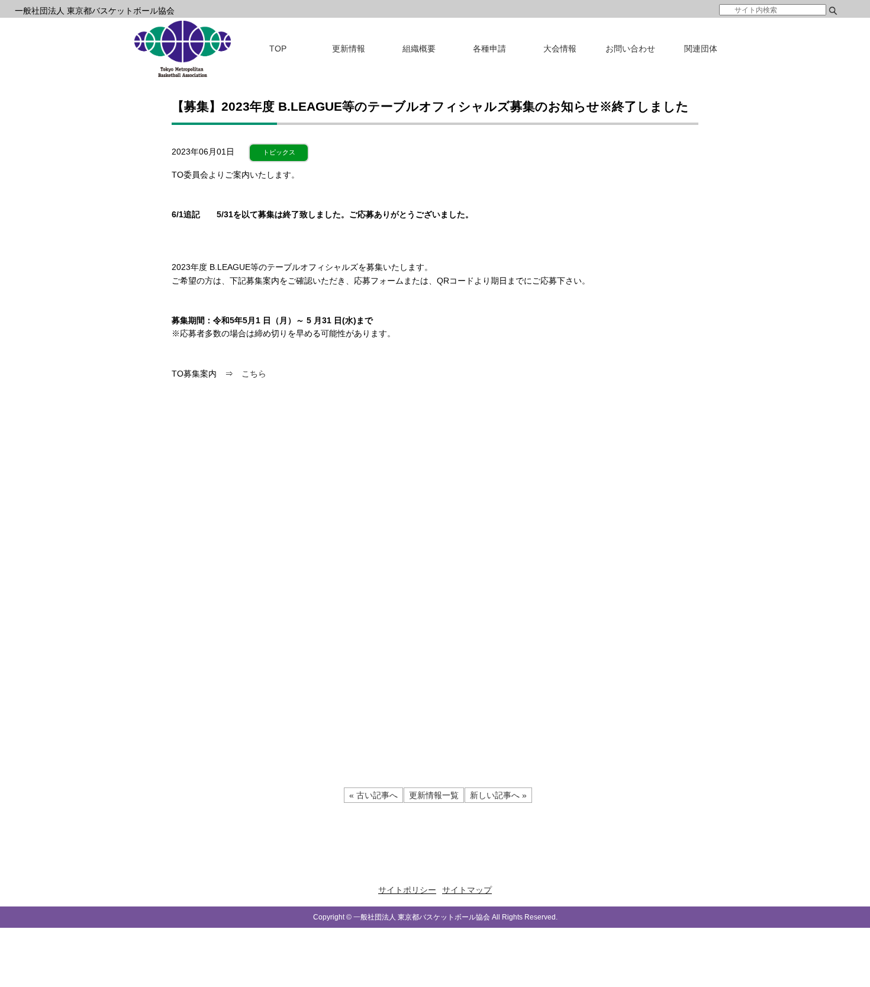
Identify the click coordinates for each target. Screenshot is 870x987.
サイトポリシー (407, 890)
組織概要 (419, 48)
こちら (253, 373)
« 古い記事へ (373, 795)
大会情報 (559, 48)
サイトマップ (467, 890)
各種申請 (489, 48)
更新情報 (348, 48)
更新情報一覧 (434, 795)
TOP (277, 48)
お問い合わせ (630, 48)
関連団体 (700, 48)
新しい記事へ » (498, 795)
